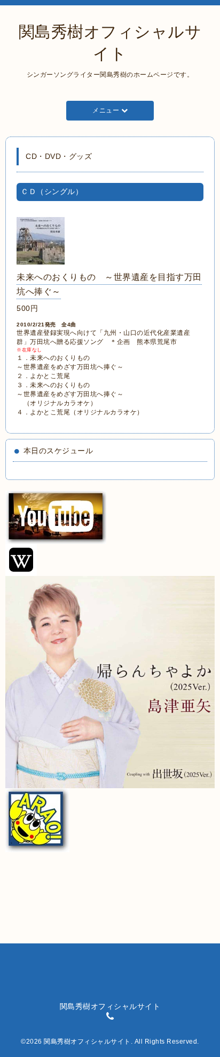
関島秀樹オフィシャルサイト (87, 1041)
